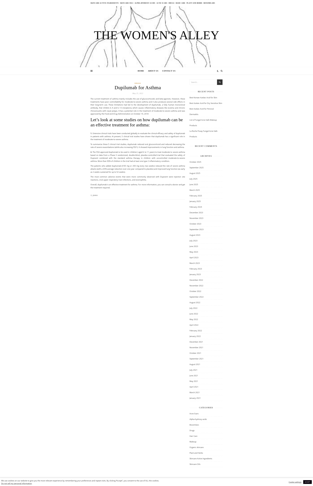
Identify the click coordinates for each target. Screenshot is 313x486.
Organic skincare (197, 447)
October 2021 (195, 353)
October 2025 (195, 162)
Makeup (193, 441)
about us (153, 71)
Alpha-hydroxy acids (145, 3)
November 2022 (196, 285)
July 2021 (193, 370)
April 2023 (194, 257)
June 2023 (194, 246)
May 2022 (194, 319)
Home (141, 71)
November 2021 (196, 347)
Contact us (168, 71)
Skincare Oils (126, 3)
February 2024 (196, 207)
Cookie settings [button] (295, 482)
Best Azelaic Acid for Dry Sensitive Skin (206, 103)
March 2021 (195, 392)
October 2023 (195, 224)
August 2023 (195, 235)
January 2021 (195, 398)
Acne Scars (161, 3)
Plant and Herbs (194, 3)
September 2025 (197, 167)
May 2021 (194, 381)
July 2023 (193, 240)
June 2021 (194, 375)
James (95, 195)
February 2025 (196, 195)
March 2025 (195, 190)
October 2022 (195, 291)
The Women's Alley (156, 35)
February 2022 (196, 330)
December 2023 (196, 212)
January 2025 (195, 201)
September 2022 (197, 297)
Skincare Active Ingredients (104, 3)
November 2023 (196, 218)
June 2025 (194, 184)
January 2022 (195, 336)
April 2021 (194, 387)
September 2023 (197, 229)
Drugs (171, 3)
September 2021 (197, 358)
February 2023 (196, 269)
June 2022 (194, 313)
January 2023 (195, 274)
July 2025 (193, 179)
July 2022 (193, 308)
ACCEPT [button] (307, 482)
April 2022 (194, 325)
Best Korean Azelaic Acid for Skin (203, 97)
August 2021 (195, 364)
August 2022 (195, 302)
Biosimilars (209, 3)
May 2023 (194, 252)
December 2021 (196, 342)
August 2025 (195, 173)
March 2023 (195, 263)
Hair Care (180, 3)
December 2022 (196, 280)
